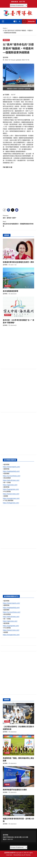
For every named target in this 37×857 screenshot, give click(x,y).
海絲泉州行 (6, 40)
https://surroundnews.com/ (11, 476)
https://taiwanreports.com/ (11, 467)
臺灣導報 (5, 57)
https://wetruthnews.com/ (11, 480)
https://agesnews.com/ (10, 485)
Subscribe (31, 21)
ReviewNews (18, 855)
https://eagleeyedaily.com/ (11, 471)
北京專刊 (7, 721)
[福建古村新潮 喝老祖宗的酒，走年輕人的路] (18, 805)
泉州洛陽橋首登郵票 (10, 291)
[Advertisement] (18, 187)
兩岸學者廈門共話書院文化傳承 (15, 790)
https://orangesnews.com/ (11, 498)
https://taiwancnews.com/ (11, 494)
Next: (18, 224)
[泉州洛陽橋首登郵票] (18, 278)
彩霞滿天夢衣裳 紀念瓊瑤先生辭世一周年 (18, 262)
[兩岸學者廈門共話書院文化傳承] (18, 776)
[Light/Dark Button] (15, 21)
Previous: (9, 217)
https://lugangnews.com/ (11, 489)
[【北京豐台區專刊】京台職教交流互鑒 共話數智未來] (18, 713)
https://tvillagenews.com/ (11, 503)
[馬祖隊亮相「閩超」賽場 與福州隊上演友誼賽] (18, 745)
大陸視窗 (7, 753)
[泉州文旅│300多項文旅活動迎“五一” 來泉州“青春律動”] (18, 307)
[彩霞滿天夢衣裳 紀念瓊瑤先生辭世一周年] (18, 249)
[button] (3, 21)
